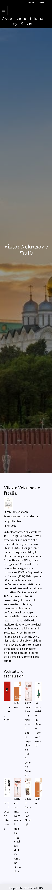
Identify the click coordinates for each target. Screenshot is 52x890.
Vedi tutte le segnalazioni (14, 673)
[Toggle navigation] (4, 10)
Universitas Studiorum (26, 516)
